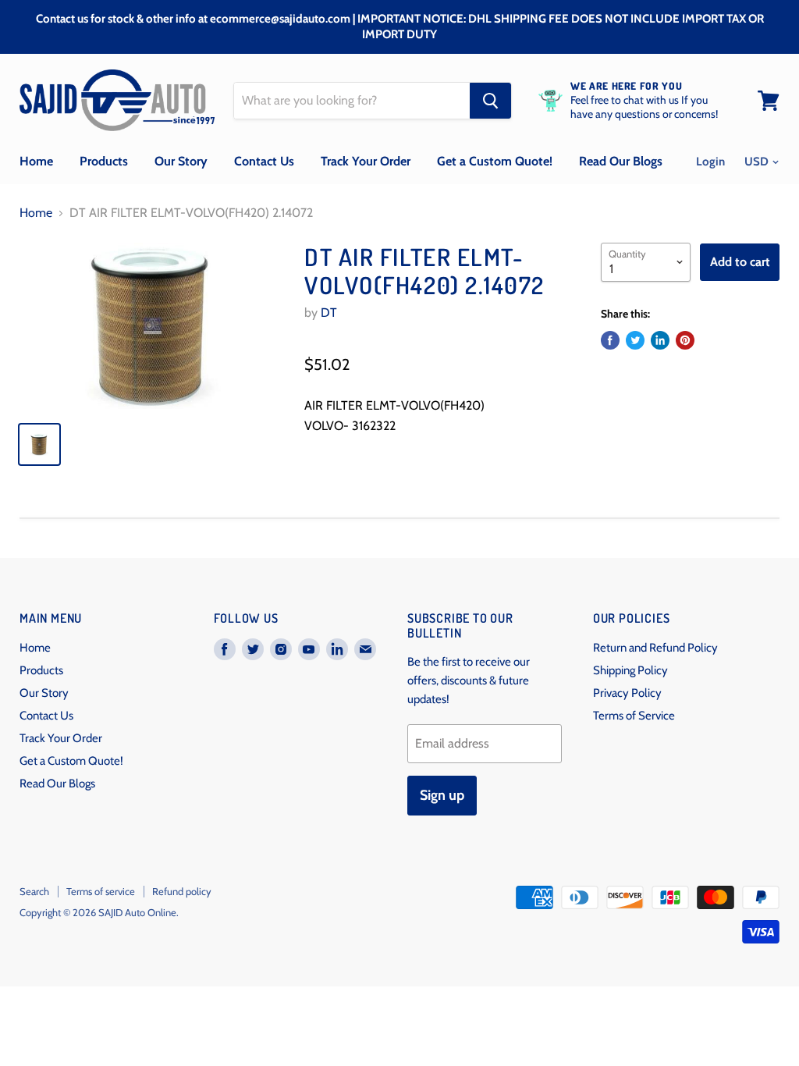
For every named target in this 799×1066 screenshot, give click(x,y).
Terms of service (100, 891)
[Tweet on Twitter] (635, 340)
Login (710, 162)
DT (329, 312)
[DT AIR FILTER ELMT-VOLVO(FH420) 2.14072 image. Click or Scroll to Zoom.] (153, 326)
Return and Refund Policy (655, 648)
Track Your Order (365, 161)
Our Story (181, 161)
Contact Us (264, 161)
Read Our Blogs (620, 161)
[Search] (490, 101)
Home (36, 161)
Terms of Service (634, 716)
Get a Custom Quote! (494, 161)
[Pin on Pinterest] (685, 340)
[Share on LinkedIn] (660, 340)
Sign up (442, 795)
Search (34, 891)
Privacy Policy (627, 693)
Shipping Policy (630, 670)
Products (104, 161)
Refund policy (181, 891)
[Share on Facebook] (610, 340)
